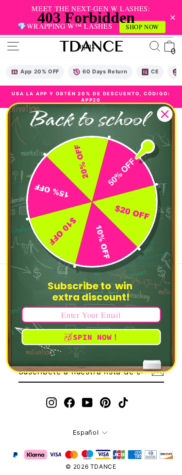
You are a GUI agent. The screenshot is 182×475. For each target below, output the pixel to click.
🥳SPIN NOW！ (91, 337)
